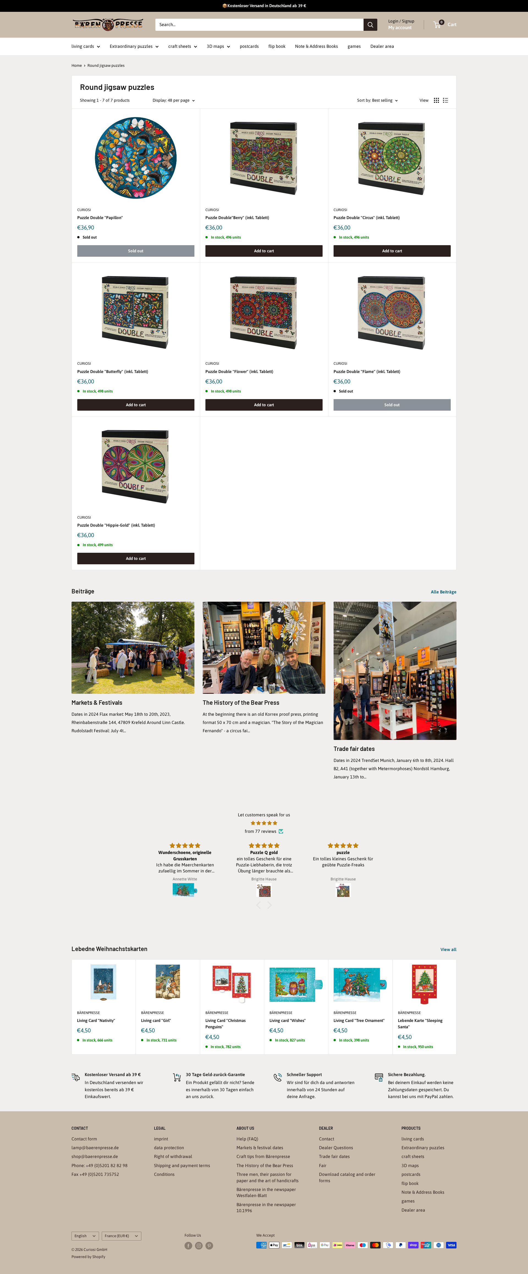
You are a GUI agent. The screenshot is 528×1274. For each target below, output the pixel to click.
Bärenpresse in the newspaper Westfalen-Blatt (266, 1192)
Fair (322, 1165)
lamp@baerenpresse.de (95, 1147)
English (81, 1236)
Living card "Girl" (156, 1020)
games (354, 46)
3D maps (215, 46)
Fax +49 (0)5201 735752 (95, 1174)
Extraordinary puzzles (131, 46)
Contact (326, 1138)
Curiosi (84, 210)
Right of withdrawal (173, 1156)
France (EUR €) (117, 1236)
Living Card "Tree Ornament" (359, 1020)
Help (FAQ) (247, 1138)
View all (449, 949)
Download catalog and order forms (347, 1177)
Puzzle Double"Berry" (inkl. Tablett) (237, 217)
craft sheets (179, 46)
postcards (249, 46)
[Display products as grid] (436, 100)
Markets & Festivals (97, 702)
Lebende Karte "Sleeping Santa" (420, 1023)
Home (77, 65)
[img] (264, 823)
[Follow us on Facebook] (188, 1246)
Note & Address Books (316, 46)
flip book (276, 46)
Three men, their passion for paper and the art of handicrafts (268, 1177)
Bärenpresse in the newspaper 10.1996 (266, 1207)
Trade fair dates (354, 748)
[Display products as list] (445, 100)
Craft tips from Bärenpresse (263, 1156)
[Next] (456, 1007)
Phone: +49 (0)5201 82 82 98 (100, 1165)
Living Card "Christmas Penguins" (225, 1023)
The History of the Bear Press (241, 702)
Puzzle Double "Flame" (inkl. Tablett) (367, 371)
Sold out (135, 250)
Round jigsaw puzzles (106, 65)
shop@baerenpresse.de (95, 1156)
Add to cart (264, 250)
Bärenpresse (88, 1013)
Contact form (84, 1138)
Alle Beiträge (444, 591)
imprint (161, 1138)
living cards (83, 46)
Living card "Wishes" (288, 1020)
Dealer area (382, 46)
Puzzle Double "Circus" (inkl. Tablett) (367, 217)
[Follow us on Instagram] (199, 1246)
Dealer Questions (336, 1147)
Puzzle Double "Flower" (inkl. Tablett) (239, 371)
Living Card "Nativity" (96, 1020)
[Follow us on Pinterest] (209, 1246)
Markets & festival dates (260, 1147)
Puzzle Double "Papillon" (100, 217)
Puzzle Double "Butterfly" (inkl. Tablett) (112, 371)
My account (400, 27)
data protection (169, 1147)
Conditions (164, 1174)
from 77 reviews (260, 831)
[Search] (370, 25)
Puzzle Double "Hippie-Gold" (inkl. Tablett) (116, 525)
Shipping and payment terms (182, 1165)
